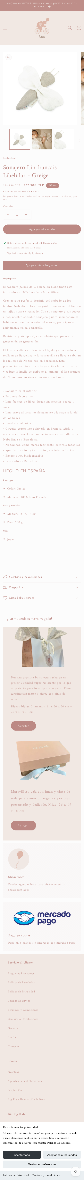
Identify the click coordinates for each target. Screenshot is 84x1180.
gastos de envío (14, 196)
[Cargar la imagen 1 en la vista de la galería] (20, 139)
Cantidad (8, 207)
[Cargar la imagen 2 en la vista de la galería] (42, 139)
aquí (26, 890)
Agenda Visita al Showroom (25, 1081)
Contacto (13, 1046)
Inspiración (15, 1090)
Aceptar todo (22, 1154)
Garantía (13, 1028)
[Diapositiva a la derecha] (79, 140)
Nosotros (13, 1072)
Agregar (23, 725)
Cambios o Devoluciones (23, 1019)
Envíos (12, 1037)
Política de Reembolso (21, 982)
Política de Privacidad (16, 1175)
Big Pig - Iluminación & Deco (26, 1099)
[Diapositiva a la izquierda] (4, 140)
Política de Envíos (19, 1000)
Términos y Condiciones (45, 1175)
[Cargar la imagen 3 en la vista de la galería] (64, 139)
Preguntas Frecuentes (21, 973)
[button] (5, 27)
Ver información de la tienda (25, 253)
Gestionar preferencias (42, 1164)
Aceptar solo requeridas (62, 1154)
